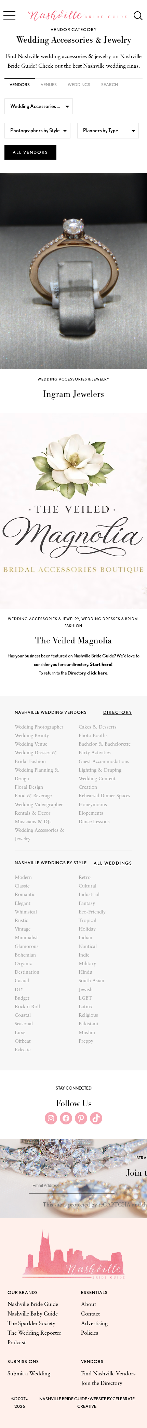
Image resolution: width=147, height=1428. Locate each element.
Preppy (86, 1041)
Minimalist (26, 937)
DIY (19, 989)
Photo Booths (93, 735)
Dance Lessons (94, 822)
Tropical (87, 920)
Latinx (86, 1007)
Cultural (87, 886)
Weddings (79, 84)
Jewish (86, 989)
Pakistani (88, 1024)
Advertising (94, 1323)
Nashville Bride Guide (33, 1304)
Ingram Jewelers (73, 393)
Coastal (23, 1015)
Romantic (25, 894)
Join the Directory (101, 1383)
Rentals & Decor (33, 813)
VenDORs (20, 84)
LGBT (85, 998)
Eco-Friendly (92, 912)
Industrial (89, 894)
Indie (84, 955)
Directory (117, 712)
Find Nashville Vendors (108, 1374)
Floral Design (29, 787)
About (88, 1304)
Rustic (21, 920)
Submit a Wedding (29, 1374)
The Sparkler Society (31, 1323)
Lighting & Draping (100, 770)
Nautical (88, 946)
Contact (90, 1314)
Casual (22, 981)
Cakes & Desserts (98, 727)
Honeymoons (93, 805)
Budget (22, 998)
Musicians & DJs (33, 822)
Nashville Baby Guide (33, 1314)
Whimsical (26, 912)
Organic (23, 963)
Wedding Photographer (39, 727)
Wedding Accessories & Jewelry (73, 379)
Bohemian (25, 955)
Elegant (22, 903)
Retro (85, 877)
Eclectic (22, 1050)
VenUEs (49, 84)
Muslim (87, 1033)
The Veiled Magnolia (73, 640)
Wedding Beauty (32, 735)
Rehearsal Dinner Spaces (104, 796)
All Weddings (113, 863)
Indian (85, 937)
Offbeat (23, 1041)
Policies (89, 1333)
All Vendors (30, 152)
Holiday (87, 929)
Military (87, 963)
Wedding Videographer (39, 805)
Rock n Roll (27, 1007)
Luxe (20, 1033)
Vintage (22, 929)
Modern (23, 877)
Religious (88, 1015)
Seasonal (24, 1024)
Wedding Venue (31, 744)
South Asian (91, 981)
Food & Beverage (33, 796)
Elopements (91, 813)
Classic (22, 886)
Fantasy (87, 903)
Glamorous (27, 946)
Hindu (85, 972)
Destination (27, 972)
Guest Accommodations (104, 761)
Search (109, 84)
